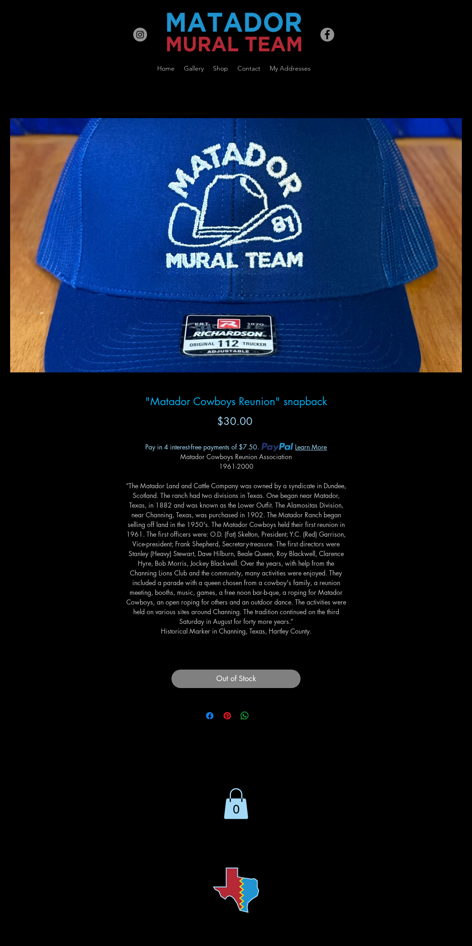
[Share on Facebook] (209, 715)
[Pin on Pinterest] (227, 715)
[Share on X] (262, 715)
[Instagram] (140, 35)
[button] (236, 803)
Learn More (311, 447)
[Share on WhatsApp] (244, 715)
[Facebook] (327, 35)
